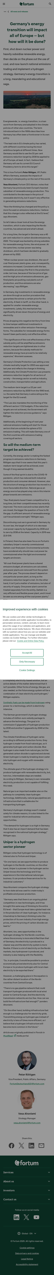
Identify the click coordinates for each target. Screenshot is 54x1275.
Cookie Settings (27, 670)
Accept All (27, 652)
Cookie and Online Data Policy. (30, 641)
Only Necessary (27, 661)
